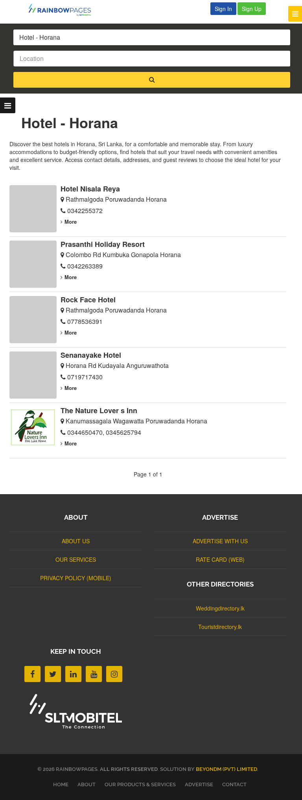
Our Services (75, 559)
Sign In (223, 9)
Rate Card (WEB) (220, 559)
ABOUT (86, 784)
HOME (60, 784)
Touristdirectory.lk (220, 627)
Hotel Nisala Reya (90, 189)
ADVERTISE (199, 784)
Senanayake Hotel (91, 355)
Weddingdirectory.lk (220, 608)
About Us (76, 541)
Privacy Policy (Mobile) (75, 578)
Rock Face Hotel (88, 299)
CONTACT (234, 784)
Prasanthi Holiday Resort (103, 244)
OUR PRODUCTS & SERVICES (140, 784)
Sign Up (251, 9)
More (70, 221)
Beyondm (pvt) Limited (226, 769)
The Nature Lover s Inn (99, 410)
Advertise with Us (220, 541)
